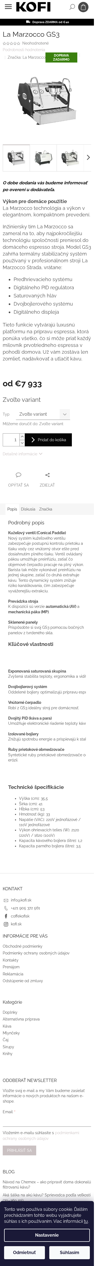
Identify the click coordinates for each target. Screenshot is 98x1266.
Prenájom (11, 967)
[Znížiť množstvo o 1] (22, 443)
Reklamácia (13, 974)
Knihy (8, 1054)
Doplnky (10, 1012)
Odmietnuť (24, 1252)
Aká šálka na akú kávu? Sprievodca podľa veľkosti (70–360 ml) (47, 1197)
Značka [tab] (45, 509)
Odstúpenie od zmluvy (23, 981)
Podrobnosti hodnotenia (24, 50)
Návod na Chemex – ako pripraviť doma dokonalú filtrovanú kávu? (47, 1184)
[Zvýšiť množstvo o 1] (22, 437)
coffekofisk (20, 916)
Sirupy (8, 1047)
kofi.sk (16, 924)
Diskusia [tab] (28, 509)
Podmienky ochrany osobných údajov (36, 953)
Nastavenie (47, 1235)
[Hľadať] (72, 6)
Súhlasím (69, 1252)
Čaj (5, 1040)
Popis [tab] (12, 509)
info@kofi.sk (21, 900)
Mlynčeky (11, 1033)
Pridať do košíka (52, 440)
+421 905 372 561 (25, 908)
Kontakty (11, 960)
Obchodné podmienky (22, 946)
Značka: (26, 57)
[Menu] (8, 6)
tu (86, 1221)
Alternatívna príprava (21, 1019)
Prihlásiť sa (19, 1150)
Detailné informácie (20, 454)
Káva (7, 1026)
